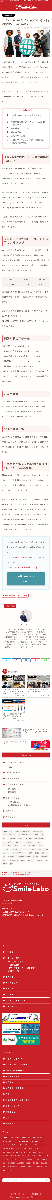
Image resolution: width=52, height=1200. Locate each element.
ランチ (46, 849)
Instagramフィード (9, 835)
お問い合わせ (11, 988)
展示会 (23, 860)
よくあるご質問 (12, 982)
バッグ (41, 846)
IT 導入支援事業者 (9, 596)
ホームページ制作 (36, 849)
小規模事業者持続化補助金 (19, 805)
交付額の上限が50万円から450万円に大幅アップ (28, 123)
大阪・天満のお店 (13, 860)
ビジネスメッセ (15, 849)
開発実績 (12, 792)
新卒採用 (39, 860)
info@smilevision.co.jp (26, 567)
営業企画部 (44, 856)
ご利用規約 (10, 994)
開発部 (5, 864)
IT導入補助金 (23, 596)
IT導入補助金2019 (8, 15)
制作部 (28, 856)
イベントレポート (8, 842)
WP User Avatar (40, 838)
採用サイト (31, 860)
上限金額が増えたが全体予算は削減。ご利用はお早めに (28, 141)
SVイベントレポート (14, 772)
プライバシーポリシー (15, 1000)
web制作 (20, 838)
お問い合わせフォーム (26, 579)
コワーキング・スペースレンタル (22, 968)
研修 (46, 860)
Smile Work (11, 838)
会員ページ (45, 853)
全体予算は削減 (18, 136)
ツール (23, 846)
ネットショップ (32, 846)
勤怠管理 (35, 856)
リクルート (6, 853)
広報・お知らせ (12, 797)
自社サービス (14, 971)
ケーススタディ (12, 778)
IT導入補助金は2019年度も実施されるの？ (28, 116)
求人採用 (9, 977)
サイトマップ (11, 1006)
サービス (37, 842)
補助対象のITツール (20, 128)
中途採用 (29, 853)
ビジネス (5, 849)
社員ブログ (10, 817)
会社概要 (9, 952)
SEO (4, 838)
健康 (4, 856)
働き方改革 (11, 856)
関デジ (11, 864)
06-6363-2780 (20, 557)
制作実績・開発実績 (14, 784)
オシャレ (18, 842)
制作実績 (12, 789)
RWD (42, 835)
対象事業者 (16, 132)
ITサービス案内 (12, 958)
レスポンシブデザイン (18, 853)
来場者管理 (10, 811)
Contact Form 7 (8, 831)
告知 (10, 767)
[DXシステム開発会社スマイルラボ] (26, 8)
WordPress (28, 838)
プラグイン (25, 849)
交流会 (37, 853)
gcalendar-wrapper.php (23, 831)
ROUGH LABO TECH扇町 (16, 762)
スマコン (15, 846)
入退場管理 (20, 856)
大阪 (4, 860)
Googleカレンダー (38, 831)
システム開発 (6, 846)
